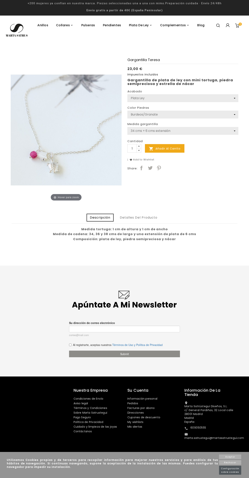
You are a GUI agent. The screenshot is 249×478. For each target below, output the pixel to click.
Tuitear (150, 168)
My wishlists (135, 422)
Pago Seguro (82, 417)
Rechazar (230, 462)
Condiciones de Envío (88, 399)
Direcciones (135, 413)
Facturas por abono (141, 408)
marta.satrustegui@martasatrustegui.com (214, 438)
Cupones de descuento (143, 417)
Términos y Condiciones (90, 408)
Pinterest (159, 168)
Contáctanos (83, 431)
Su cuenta (138, 390)
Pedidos (132, 403)
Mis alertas (134, 427)
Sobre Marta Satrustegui (90, 413)
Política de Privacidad (88, 422)
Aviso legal (81, 403)
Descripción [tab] (100, 217)
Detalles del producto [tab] (138, 217)
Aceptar (230, 456)
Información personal (142, 399)
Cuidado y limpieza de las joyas (95, 427)
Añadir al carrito (165, 148)
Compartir (141, 168)
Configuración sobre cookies (230, 470)
